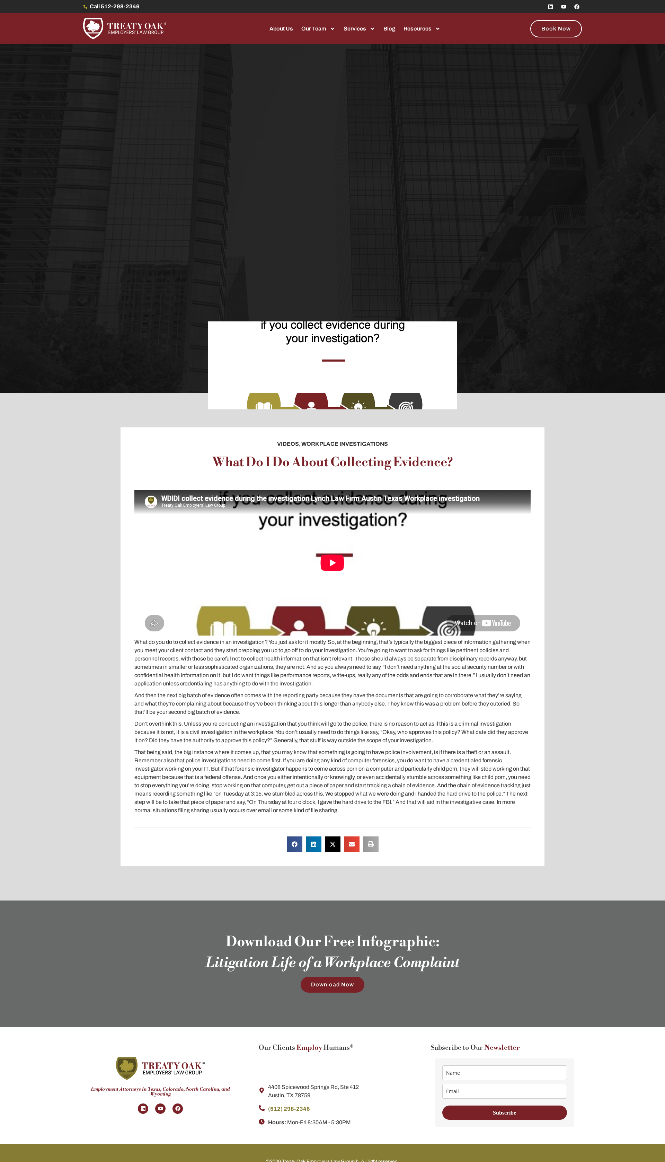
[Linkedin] (550, 6)
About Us (281, 29)
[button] (294, 844)
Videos (288, 444)
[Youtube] (563, 6)
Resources (418, 29)
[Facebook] (576, 6)
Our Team (313, 29)
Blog (389, 29)
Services (355, 29)
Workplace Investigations (344, 444)
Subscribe (504, 1113)
